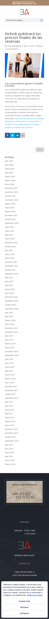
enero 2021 (9, 293)
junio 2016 (9, 448)
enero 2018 (9, 382)
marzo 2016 (10, 460)
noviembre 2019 (11, 332)
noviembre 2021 (11, 266)
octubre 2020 (10, 305)
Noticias (39, 46)
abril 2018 (9, 371)
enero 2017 (9, 425)
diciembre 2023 (11, 215)
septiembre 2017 (12, 398)
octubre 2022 (10, 246)
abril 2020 (9, 316)
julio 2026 (9, 161)
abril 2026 (9, 172)
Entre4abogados (15, 46)
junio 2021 (9, 281)
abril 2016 (9, 456)
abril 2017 (9, 413)
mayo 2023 (9, 231)
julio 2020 (9, 312)
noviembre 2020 (11, 301)
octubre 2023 (10, 219)
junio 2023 (9, 227)
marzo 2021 (10, 289)
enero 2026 (9, 184)
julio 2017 (9, 402)
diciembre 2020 (11, 297)
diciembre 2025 (11, 188)
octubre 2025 (10, 196)
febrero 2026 (10, 180)
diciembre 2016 (11, 429)
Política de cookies (34, 595)
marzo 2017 (10, 417)
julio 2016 (9, 445)
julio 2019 (9, 336)
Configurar (24, 613)
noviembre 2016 (11, 433)
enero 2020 (9, 324)
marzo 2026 (10, 176)
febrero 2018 (10, 378)
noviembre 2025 (11, 192)
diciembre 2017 (11, 386)
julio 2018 (9, 359)
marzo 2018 (10, 374)
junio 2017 (9, 406)
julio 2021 (9, 277)
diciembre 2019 (11, 328)
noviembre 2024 (11, 200)
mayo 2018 (9, 367)
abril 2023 (9, 235)
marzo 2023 (10, 238)
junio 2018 (9, 363)
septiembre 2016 (12, 441)
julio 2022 (9, 250)
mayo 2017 (9, 410)
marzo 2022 (10, 254)
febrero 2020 (10, 320)
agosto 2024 (10, 203)
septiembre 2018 (12, 355)
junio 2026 (9, 165)
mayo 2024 (9, 207)
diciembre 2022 (11, 242)
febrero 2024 (10, 211)
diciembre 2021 (11, 262)
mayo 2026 (9, 168)
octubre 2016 (10, 437)
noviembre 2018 (11, 351)
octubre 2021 (10, 270)
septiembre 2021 (12, 274)
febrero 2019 (10, 343)
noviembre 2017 (11, 390)
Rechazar (24, 607)
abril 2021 (9, 285)
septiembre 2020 (12, 308)
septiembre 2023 (12, 223)
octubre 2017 (10, 394)
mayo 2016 (9, 452)
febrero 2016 (10, 464)
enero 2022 (9, 258)
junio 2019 (9, 340)
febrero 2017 (10, 421)
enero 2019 (9, 347)
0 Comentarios (12, 49)
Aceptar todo (24, 601)
